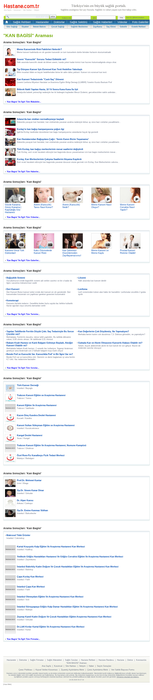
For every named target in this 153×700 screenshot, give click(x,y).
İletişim (36, 10)
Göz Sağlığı (12, 27)
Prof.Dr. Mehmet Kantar (29, 480)
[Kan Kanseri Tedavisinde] (10, 85)
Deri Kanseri (12, 289)
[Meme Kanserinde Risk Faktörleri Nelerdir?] (10, 55)
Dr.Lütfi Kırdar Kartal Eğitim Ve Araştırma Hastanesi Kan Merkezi (50, 626)
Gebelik (123, 27)
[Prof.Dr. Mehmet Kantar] (10, 486)
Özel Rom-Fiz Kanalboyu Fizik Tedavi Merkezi (41, 455)
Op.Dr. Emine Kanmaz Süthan (32, 510)
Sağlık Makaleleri (54, 660)
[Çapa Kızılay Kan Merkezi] (10, 582)
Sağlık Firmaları (37, 660)
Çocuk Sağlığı (57, 27)
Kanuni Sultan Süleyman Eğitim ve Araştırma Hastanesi (46, 425)
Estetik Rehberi (139, 27)
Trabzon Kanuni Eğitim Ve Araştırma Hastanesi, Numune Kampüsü (51, 445)
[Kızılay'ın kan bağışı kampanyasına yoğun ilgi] (10, 135)
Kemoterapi (12, 300)
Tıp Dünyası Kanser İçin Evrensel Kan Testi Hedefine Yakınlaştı (49, 69)
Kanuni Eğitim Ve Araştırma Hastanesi (36, 405)
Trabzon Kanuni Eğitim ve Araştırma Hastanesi (41, 395)
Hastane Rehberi (88, 660)
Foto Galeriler (140, 22)
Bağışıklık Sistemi (15, 277)
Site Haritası (27, 10)
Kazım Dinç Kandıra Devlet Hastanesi (36, 415)
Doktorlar (59, 22)
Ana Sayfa (7, 10)
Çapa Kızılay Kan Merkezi (30, 576)
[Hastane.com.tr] (21, 8)
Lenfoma (82, 289)
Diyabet (25, 27)
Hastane (120, 660)
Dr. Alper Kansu (25, 500)
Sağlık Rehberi (22, 22)
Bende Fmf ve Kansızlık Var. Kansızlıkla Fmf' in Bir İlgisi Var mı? (39, 354)
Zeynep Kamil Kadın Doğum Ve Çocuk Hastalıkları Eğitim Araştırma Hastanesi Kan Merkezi (64, 616)
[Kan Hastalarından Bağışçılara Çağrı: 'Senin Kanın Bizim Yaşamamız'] (10, 145)
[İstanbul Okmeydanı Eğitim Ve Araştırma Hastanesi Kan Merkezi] (10, 602)
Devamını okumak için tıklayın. (128, 677)
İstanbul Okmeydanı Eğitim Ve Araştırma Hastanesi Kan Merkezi (50, 596)
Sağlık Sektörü (78, 22)
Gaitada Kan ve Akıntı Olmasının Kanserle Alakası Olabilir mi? (110, 342)
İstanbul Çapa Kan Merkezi (31, 586)
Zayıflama (97, 27)
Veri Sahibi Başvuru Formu (122, 670)
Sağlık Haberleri (102, 22)
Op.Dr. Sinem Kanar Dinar (30, 490)
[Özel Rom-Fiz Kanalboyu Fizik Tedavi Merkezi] (10, 461)
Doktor (130, 660)
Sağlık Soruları (71, 660)
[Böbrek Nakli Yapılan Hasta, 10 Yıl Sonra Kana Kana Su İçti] (10, 95)
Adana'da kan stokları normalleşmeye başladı (40, 119)
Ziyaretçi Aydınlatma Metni (72, 670)
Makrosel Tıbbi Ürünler (18, 535)
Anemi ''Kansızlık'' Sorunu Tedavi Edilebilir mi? (41, 59)
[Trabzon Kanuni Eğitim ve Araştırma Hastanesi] (10, 401)
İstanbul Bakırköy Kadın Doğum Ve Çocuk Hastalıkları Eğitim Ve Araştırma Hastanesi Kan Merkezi (67, 566)
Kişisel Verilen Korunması (47, 670)
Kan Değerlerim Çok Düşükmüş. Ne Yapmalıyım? (103, 331)
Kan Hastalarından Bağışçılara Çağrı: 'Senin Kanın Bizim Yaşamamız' (53, 139)
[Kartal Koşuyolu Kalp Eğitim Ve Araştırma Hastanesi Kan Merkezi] (10, 552)
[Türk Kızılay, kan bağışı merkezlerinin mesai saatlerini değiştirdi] (10, 155)
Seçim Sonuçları (104, 666)
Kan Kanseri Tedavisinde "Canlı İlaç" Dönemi (40, 79)
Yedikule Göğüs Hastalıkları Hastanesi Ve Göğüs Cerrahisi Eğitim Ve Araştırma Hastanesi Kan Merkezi (70, 556)
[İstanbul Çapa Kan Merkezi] (10, 592)
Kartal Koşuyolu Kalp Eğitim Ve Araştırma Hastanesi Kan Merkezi (51, 546)
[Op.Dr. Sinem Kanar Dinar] (10, 496)
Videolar (122, 22)
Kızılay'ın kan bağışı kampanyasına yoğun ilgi (40, 129)
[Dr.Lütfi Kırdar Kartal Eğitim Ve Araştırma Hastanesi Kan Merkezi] (10, 632)
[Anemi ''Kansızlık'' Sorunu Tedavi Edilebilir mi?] (10, 65)
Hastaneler (42, 22)
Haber (91, 666)
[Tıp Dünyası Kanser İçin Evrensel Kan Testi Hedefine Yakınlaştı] (10, 75)
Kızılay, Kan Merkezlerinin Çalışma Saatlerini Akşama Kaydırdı (49, 159)
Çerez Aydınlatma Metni (97, 670)
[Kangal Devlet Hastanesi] (10, 441)
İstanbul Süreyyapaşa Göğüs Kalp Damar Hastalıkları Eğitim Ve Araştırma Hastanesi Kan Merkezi (67, 606)
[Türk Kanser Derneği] (10, 391)
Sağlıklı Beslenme (79, 27)
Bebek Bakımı (39, 27)
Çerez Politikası (25, 670)
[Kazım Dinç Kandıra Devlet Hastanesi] (10, 421)
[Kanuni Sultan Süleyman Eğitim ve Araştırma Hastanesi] (10, 431)
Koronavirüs (141, 660)
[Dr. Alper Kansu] (10, 506)
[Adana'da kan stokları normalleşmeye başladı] (10, 125)
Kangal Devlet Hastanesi (29, 435)
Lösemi (82, 277)
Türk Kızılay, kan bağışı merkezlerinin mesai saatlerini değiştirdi (50, 149)
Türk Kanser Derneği (28, 385)
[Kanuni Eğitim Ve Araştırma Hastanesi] (10, 411)
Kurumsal (17, 10)
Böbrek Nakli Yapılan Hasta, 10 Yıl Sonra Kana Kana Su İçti (47, 89)
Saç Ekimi (111, 27)
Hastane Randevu (106, 660)
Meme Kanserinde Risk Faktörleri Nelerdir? (39, 49)
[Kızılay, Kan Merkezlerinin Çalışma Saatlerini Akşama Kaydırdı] (10, 165)
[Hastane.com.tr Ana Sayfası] (6, 23)
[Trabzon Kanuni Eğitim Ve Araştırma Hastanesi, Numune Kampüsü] (10, 451)
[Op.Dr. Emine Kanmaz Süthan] (10, 516)
